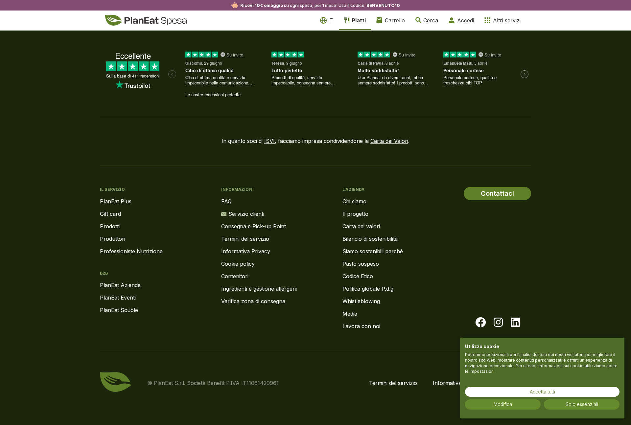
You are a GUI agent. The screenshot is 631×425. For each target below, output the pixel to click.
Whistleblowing (361, 301)
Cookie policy (238, 263)
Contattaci (497, 193)
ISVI (269, 141)
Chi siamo (354, 201)
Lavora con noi (361, 326)
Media (349, 313)
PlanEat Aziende (120, 285)
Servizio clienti (246, 214)
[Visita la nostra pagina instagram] (498, 322)
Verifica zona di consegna (253, 301)
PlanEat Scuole (119, 310)
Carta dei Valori (389, 141)
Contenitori (234, 276)
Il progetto (355, 214)
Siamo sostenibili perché (372, 251)
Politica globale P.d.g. (368, 288)
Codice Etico (357, 276)
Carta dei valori (361, 226)
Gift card (110, 214)
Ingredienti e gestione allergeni (259, 288)
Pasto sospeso (360, 263)
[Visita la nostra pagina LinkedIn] (515, 322)
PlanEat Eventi (118, 297)
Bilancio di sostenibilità (370, 238)
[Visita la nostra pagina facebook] (480, 322)
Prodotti (110, 226)
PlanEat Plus (115, 201)
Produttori (112, 238)
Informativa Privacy (245, 251)
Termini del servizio (245, 238)
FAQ (226, 201)
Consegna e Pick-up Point (253, 226)
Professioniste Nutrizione (131, 251)
